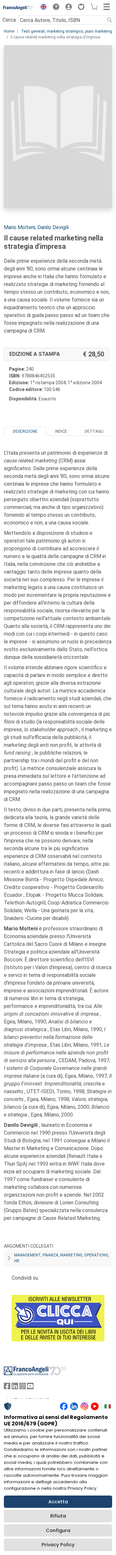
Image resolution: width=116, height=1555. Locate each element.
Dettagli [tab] (94, 431)
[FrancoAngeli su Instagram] (22, 1387)
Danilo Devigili (53, 227)
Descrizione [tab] (25, 431)
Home (9, 31)
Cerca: (10, 20)
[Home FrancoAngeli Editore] (18, 8)
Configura (58, 1530)
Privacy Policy (58, 1544)
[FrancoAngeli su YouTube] (30, 1387)
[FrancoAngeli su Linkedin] (15, 1387)
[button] (42, 8)
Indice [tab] (61, 431)
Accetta (58, 1501)
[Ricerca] (109, 20)
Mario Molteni (19, 227)
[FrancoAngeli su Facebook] (7, 1387)
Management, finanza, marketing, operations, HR (61, 1258)
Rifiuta (58, 1516)
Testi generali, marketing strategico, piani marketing (66, 31)
